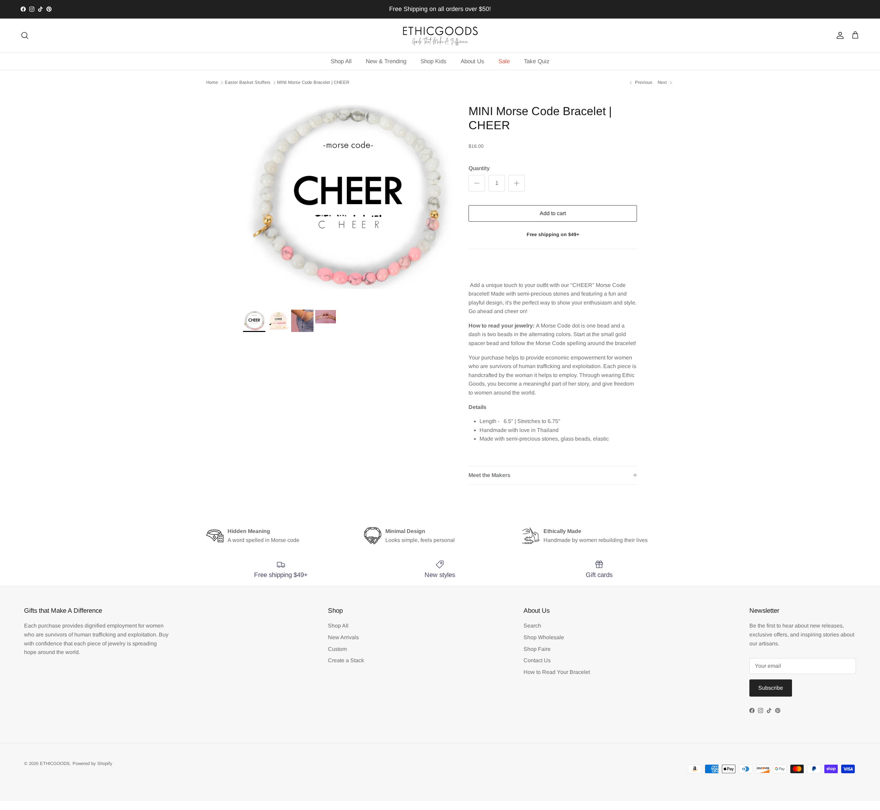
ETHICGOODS (55, 763)
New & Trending (386, 61)
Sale (504, 61)
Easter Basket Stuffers (248, 82)
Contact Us (537, 660)
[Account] (838, 35)
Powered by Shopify (92, 763)
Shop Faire (537, 649)
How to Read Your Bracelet (557, 672)
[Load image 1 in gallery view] (348, 197)
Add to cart (553, 213)
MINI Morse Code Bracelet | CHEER (313, 82)
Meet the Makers (489, 475)
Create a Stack (346, 660)
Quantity (479, 168)
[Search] (25, 35)
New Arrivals (343, 637)
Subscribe (770, 688)
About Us (472, 61)
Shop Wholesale (544, 637)
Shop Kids (433, 61)
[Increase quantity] (516, 183)
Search (532, 626)
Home (212, 82)
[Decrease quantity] (477, 183)
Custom (337, 649)
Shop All (341, 61)
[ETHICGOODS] (440, 35)
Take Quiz (537, 61)
